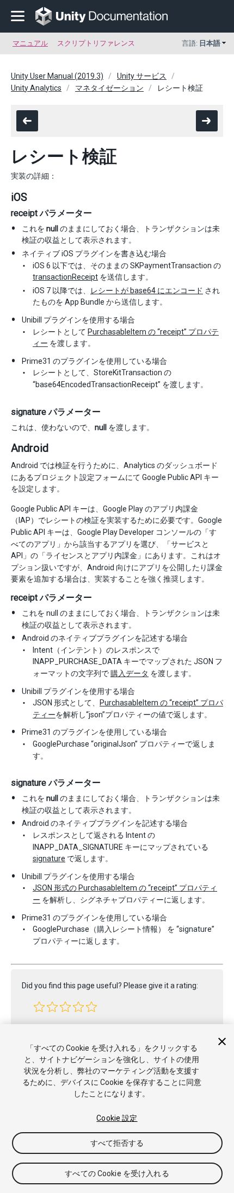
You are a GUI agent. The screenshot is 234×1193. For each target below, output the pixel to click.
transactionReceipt (65, 277)
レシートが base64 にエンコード (146, 290)
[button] (39, 1006)
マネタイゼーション (109, 88)
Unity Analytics (36, 88)
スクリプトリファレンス (96, 43)
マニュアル (30, 43)
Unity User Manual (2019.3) (57, 76)
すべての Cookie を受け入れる (117, 1173)
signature (49, 858)
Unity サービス (142, 76)
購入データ (129, 673)
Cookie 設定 (116, 1118)
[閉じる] (222, 1041)
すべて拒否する (117, 1143)
